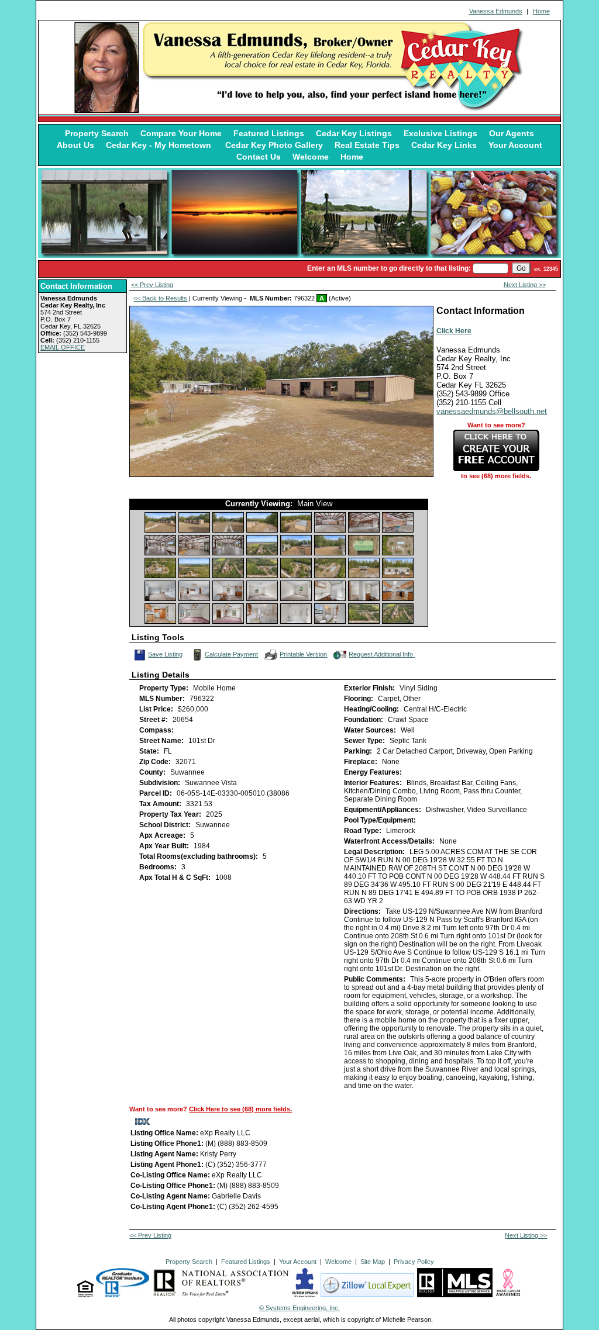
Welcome (310, 156)
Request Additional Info (382, 654)
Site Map (372, 1261)
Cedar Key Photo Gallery (274, 145)
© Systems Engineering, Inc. (299, 1307)
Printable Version (303, 654)
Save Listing (166, 653)
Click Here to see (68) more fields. (240, 1109)
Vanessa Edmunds (495, 11)
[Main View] (160, 522)
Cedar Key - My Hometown (160, 145)
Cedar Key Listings (354, 133)
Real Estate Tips (367, 145)
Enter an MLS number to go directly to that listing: (389, 268)
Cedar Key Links (444, 145)
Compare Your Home (181, 133)
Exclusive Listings (440, 133)
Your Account (515, 145)
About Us (75, 145)
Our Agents (511, 133)
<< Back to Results (160, 298)
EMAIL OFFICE (62, 347)
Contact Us (258, 156)
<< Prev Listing (152, 284)
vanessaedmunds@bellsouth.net (491, 411)
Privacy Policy (414, 1261)
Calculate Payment (231, 654)
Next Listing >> (525, 284)
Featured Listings (268, 133)
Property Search (97, 133)
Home (541, 11)
